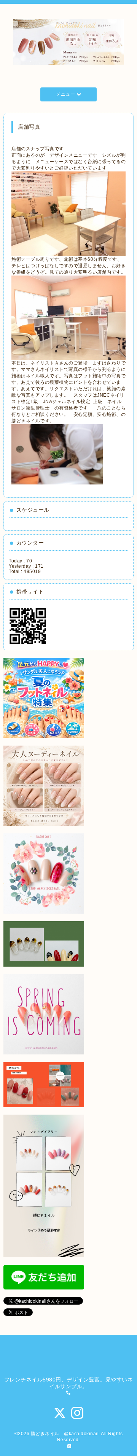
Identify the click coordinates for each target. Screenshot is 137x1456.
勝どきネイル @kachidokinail (65, 1433)
